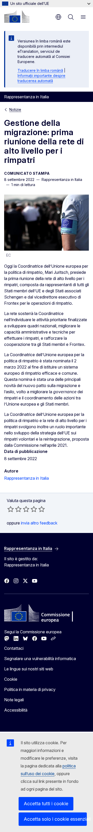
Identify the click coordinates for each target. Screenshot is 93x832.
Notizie (15, 109)
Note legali (14, 699)
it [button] (58, 17)
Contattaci (14, 648)
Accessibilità (15, 710)
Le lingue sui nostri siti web (28, 668)
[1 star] (10, 509)
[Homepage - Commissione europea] (16, 16)
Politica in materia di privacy (30, 689)
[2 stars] (14, 509)
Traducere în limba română (40, 70)
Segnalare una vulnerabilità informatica (40, 658)
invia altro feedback (39, 523)
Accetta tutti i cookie (46, 803)
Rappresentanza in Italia (26, 478)
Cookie (10, 679)
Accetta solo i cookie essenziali (55, 819)
